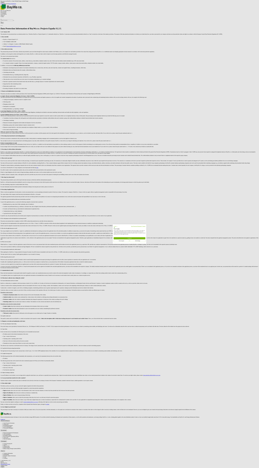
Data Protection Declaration (136, 226)
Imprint (143, 226)
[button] (116, 226)
